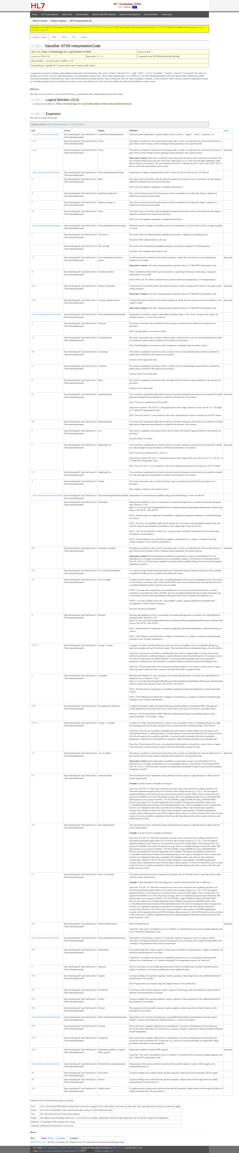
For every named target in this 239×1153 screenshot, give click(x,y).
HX (33, 825)
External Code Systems (130, 14)
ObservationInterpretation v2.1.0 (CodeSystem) (65, 124)
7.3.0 (158, 27)
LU (33, 472)
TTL (74, 37)
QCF (34, 286)
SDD (34, 706)
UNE (34, 1038)
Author (51, 1138)
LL (33, 366)
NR (33, 1073)
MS (33, 548)
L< (33, 445)
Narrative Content (39, 37)
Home (34, 14)
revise (43, 1142)
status (226, 130)
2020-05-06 (35, 1142)
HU (33, 422)
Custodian (60, 1138)
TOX (34, 300)
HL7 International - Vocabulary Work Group (60, 1148)
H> (33, 394)
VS (33, 753)
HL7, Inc (100, 56)
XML (54, 37)
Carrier (34, 150)
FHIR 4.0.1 (116, 1148)
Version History (69, 1151)
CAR (34, 141)
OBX (34, 1049)
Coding (77, 1118)
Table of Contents (45, 1151)
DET (33, 1008)
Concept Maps (82, 14)
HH (33, 352)
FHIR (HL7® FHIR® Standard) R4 (98, 27)
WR (33, 1088)
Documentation (151, 14)
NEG (34, 976)
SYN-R (35, 645)
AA (33, 337)
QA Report (57, 1151)
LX (33, 874)
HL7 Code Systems (49, 14)
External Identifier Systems (104, 14)
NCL (34, 570)
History (84, 37)
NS (33, 580)
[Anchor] (103, 45)
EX (33, 775)
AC (33, 257)
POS (33, 999)
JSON (64, 37)
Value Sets (67, 14)
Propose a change (102, 1151)
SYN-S (35, 723)
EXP (33, 1026)
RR (33, 1079)
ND (33, 990)
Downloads (167, 14)
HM (33, 924)
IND (33, 950)
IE (32, 272)
